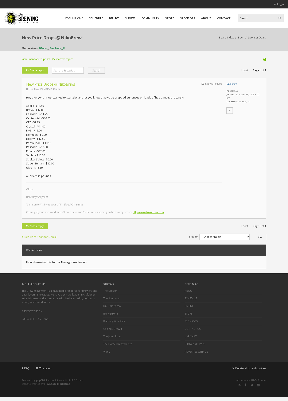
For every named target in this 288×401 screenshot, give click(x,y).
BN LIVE (114, 18)
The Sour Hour (112, 298)
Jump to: (193, 236)
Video (106, 351)
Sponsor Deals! (257, 37)
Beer (241, 37)
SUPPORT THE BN (32, 311)
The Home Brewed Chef (117, 344)
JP (63, 48)
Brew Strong (110, 313)
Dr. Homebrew (112, 306)
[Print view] (264, 59)
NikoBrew (231, 83)
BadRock (55, 48)
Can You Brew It (112, 329)
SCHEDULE (96, 18)
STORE (169, 18)
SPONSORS (187, 18)
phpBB (40, 380)
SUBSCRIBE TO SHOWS (35, 319)
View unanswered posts (36, 59)
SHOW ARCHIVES (194, 344)
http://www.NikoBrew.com (148, 212)
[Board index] (21, 18)
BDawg (43, 48)
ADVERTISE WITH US (196, 351)
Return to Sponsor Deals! (40, 237)
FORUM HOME (74, 18)
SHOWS (130, 18)
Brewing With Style (114, 321)
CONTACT (224, 18)
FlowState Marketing (57, 383)
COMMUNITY (150, 18)
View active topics (62, 59)
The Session (110, 291)
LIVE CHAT (191, 336)
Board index (226, 37)
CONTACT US (193, 329)
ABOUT (206, 18)
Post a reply (37, 70)
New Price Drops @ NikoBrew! (52, 38)
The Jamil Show (112, 336)
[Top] (257, 216)
